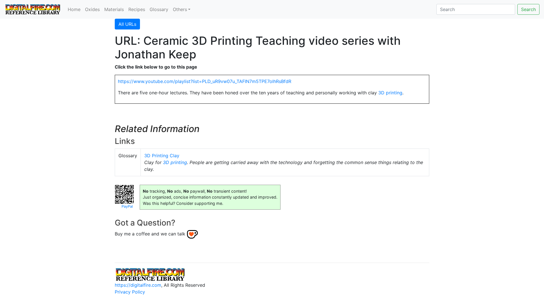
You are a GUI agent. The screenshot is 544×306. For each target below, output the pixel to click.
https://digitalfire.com (138, 285)
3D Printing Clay (161, 155)
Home (74, 9)
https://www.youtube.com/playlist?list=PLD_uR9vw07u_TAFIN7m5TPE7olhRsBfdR (204, 81)
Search (528, 9)
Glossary (159, 9)
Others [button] (180, 9)
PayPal (127, 206)
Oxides (92, 9)
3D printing (390, 92)
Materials (114, 9)
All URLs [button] (127, 24)
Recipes (136, 9)
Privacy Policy (130, 292)
